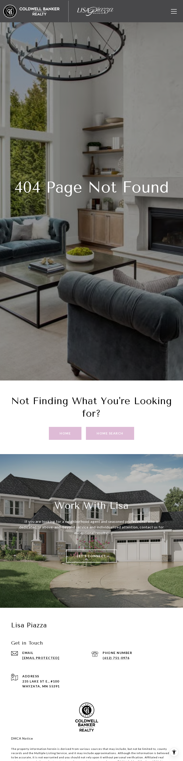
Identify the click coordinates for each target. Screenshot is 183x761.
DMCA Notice (22, 738)
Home (65, 433)
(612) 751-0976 (116, 658)
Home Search (110, 433)
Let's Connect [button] (91, 556)
